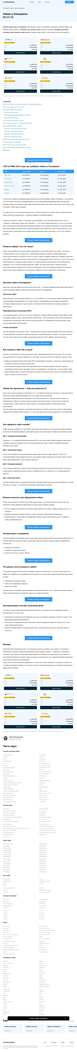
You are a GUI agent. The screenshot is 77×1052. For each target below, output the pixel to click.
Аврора (7, 189)
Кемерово (41, 967)
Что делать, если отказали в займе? (15, 145)
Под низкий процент (44, 824)
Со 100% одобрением (8, 947)
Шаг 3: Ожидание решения (15, 134)
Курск (40, 976)
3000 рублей (42, 865)
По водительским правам (9, 830)
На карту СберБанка (8, 789)
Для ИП (5, 907)
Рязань (5, 1003)
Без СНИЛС (42, 815)
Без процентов (43, 926)
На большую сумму (8, 844)
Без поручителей (43, 809)
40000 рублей (42, 852)
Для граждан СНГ (7, 905)
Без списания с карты (44, 928)
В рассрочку (6, 773)
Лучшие (5, 952)
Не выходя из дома (44, 934)
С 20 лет (5, 914)
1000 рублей (42, 871)
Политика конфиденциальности (67, 1046)
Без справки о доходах (45, 817)
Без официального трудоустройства (12, 817)
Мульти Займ (8, 182)
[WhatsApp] (8, 17)
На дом (5, 943)
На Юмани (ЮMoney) (44, 780)
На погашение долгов (44, 932)
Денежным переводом (9, 776)
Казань (41, 963)
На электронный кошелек (9, 801)
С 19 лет (5, 912)
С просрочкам (42, 834)
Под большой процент (9, 941)
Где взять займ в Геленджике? (13, 109)
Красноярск (42, 973)
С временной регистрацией (46, 826)
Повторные (42, 947)
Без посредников (7, 936)
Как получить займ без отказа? (13, 120)
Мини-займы (6, 846)
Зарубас (7, 193)
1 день (5, 883)
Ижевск (5, 986)
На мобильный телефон (9, 795)
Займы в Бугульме (10, 1026)
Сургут (4, 1014)
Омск (4, 993)
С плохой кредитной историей (47, 832)
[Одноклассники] (6, 17)
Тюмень (41, 997)
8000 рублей (6, 869)
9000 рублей (6, 867)
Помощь (47, 2)
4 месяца (41, 888)
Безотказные (6, 926)
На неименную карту (8, 797)
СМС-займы (42, 801)
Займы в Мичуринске (54, 1026)
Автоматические (7, 755)
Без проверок (42, 811)
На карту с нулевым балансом (47, 930)
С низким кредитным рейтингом (47, 830)
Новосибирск (6, 991)
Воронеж (5, 980)
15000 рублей (6, 863)
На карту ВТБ (42, 776)
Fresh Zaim (8, 179)
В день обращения (8, 771)
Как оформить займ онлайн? (13, 126)
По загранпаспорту (8, 834)
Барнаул (5, 969)
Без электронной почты (9, 826)
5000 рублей (42, 861)
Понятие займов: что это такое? (14, 107)
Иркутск (41, 961)
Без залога (6, 809)
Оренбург (5, 995)
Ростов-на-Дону (7, 1001)
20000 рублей (6, 861)
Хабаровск (42, 1006)
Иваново (5, 984)
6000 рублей (42, 859)
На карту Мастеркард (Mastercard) (12, 782)
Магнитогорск (42, 980)
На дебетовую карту (44, 767)
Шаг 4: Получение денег (14, 136)
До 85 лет (42, 919)
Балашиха (5, 967)
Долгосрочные (7, 879)
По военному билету (8, 832)
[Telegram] (10, 17)
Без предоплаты (7, 938)
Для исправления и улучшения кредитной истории (16, 828)
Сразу (40, 789)
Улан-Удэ (41, 999)
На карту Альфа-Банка (45, 771)
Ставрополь (6, 1012)
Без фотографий (7, 824)
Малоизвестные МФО (8, 954)
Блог (39, 2)
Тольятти (41, 991)
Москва (5, 961)
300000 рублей (7, 848)
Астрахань (5, 965)
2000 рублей (42, 867)
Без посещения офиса (8, 767)
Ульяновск (41, 1001)
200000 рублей (7, 850)
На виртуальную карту (45, 765)
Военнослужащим (7, 903)
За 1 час (41, 757)
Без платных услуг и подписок (11, 934)
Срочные (5, 778)
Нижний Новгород (44, 986)
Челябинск (42, 1010)
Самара (5, 1006)
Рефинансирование (44, 952)
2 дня (4, 885)
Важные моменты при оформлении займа (16, 139)
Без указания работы (44, 821)
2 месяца (5, 890)
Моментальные (43, 799)
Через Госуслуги (43, 791)
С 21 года (5, 916)
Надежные (42, 941)
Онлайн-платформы (13, 118)
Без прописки (42, 813)
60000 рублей (42, 848)
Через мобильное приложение (11, 949)
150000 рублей (7, 852)
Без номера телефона (8, 815)
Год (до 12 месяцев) (44, 892)
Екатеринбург (6, 982)
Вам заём (7, 175)
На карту (41, 769)
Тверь (40, 989)
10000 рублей (6, 865)
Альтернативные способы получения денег (17, 147)
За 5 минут (42, 761)
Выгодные (5, 928)
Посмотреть (8, 1030)
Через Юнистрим (43, 795)
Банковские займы (12, 112)
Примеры (31, 2)
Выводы (7, 150)
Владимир (5, 976)
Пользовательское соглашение (51, 1046)
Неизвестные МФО (44, 943)
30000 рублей (42, 856)
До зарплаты (42, 755)
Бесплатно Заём (9, 186)
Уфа (40, 1003)
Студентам (42, 907)
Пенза (4, 997)
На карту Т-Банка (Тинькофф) (10, 791)
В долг (5, 759)
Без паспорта (6, 819)
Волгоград (5, 978)
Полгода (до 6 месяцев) (45, 890)
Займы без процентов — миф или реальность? (18, 123)
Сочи (4, 1010)
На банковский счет (44, 763)
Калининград (42, 965)
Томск (40, 993)
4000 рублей (42, 863)
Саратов (5, 1008)
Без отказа (6, 932)
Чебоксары (42, 1008)
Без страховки (43, 819)
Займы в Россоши (31, 1026)
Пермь (4, 999)
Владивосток (6, 973)
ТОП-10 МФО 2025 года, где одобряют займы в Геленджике (22, 104)
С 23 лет (41, 910)
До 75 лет (42, 914)
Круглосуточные (43, 797)
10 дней (41, 883)
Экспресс (41, 778)
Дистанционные (7, 761)
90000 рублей (6, 856)
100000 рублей (7, 854)
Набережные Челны (44, 984)
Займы (63, 1042)
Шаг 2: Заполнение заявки (15, 131)
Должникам (42, 901)
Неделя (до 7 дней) (44, 881)
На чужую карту (7, 799)
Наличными (42, 782)
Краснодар (42, 971)
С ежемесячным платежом (46, 828)
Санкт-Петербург (7, 963)
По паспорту (6, 836)
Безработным (6, 901)
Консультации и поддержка (12, 142)
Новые (41, 945)
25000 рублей (6, 859)
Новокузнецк (6, 989)
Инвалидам (42, 903)
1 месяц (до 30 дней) (8, 888)
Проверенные (42, 949)
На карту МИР (7, 787)
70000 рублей (42, 846)
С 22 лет (5, 919)
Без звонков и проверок (9, 811)
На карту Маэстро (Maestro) (10, 785)
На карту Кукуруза (8, 780)
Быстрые (5, 757)
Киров (40, 969)
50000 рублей (42, 850)
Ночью (41, 936)
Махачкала (42, 982)
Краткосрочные (7, 881)
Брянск (5, 971)
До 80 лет (42, 916)
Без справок (6, 769)
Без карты (5, 765)
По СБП (41, 785)
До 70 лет (42, 912)
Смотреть (71, 1021)
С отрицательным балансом (10, 945)
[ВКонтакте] (4, 17)
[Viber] (12, 17)
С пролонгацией (43, 787)
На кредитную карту (8, 793)
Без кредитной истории (9, 813)
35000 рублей (42, 854)
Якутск (40, 1012)
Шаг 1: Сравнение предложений (16, 128)
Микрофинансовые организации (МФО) (19, 115)
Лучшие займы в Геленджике (38, 160)
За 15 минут (42, 759)
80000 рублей (42, 844)
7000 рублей (6, 871)
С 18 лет (5, 910)
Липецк (41, 978)
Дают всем (6, 899)
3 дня (40, 879)
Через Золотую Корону (45, 793)
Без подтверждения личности (11, 821)
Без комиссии (6, 930)
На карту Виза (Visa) (44, 773)
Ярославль (42, 1014)
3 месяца (5, 892)
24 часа (5, 763)
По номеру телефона (44, 938)
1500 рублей (42, 869)
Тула (40, 995)
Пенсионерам (42, 905)
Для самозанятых (43, 899)
